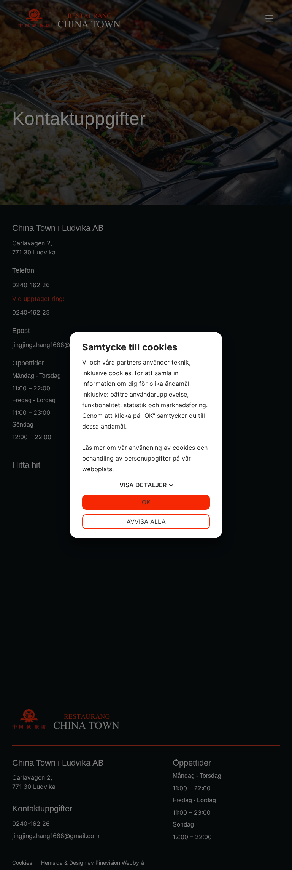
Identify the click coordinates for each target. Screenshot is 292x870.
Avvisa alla (146, 521)
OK (146, 502)
